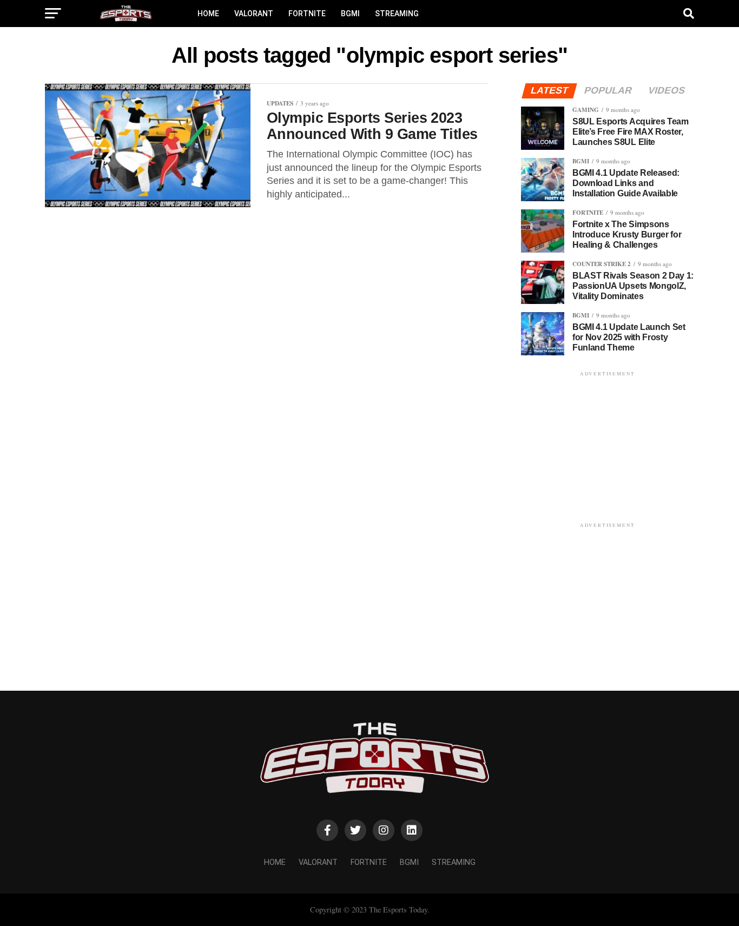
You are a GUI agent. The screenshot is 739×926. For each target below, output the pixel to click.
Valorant (253, 13)
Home (208, 13)
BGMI (350, 13)
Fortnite (307, 13)
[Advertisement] (607, 446)
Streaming (397, 13)
